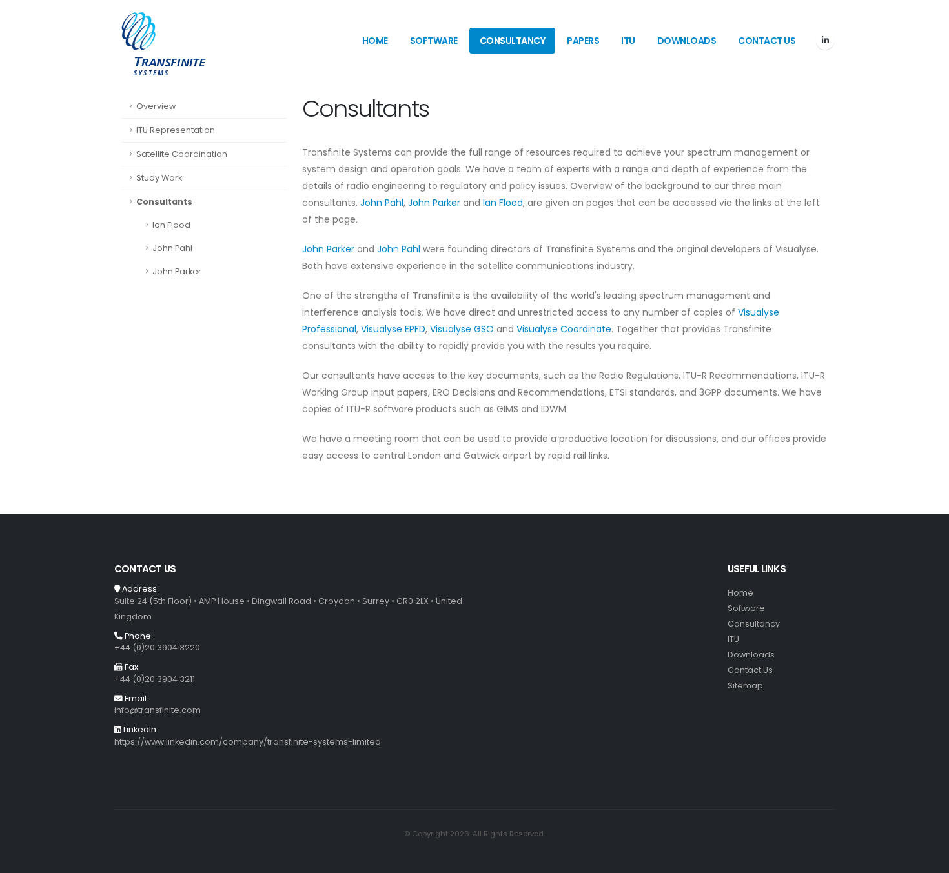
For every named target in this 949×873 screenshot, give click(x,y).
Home (375, 40)
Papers (583, 40)
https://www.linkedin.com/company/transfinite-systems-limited (247, 741)
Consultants (164, 201)
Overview (156, 106)
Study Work (159, 177)
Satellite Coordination (181, 153)
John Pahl (172, 248)
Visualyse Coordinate (563, 329)
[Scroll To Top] (926, 858)
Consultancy (513, 40)
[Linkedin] (825, 41)
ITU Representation (175, 130)
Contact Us (766, 40)
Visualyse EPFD (393, 329)
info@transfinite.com (157, 710)
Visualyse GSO (462, 329)
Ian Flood (171, 224)
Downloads (687, 40)
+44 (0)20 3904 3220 (157, 647)
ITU (628, 40)
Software (434, 40)
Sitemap (745, 685)
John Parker (176, 271)
